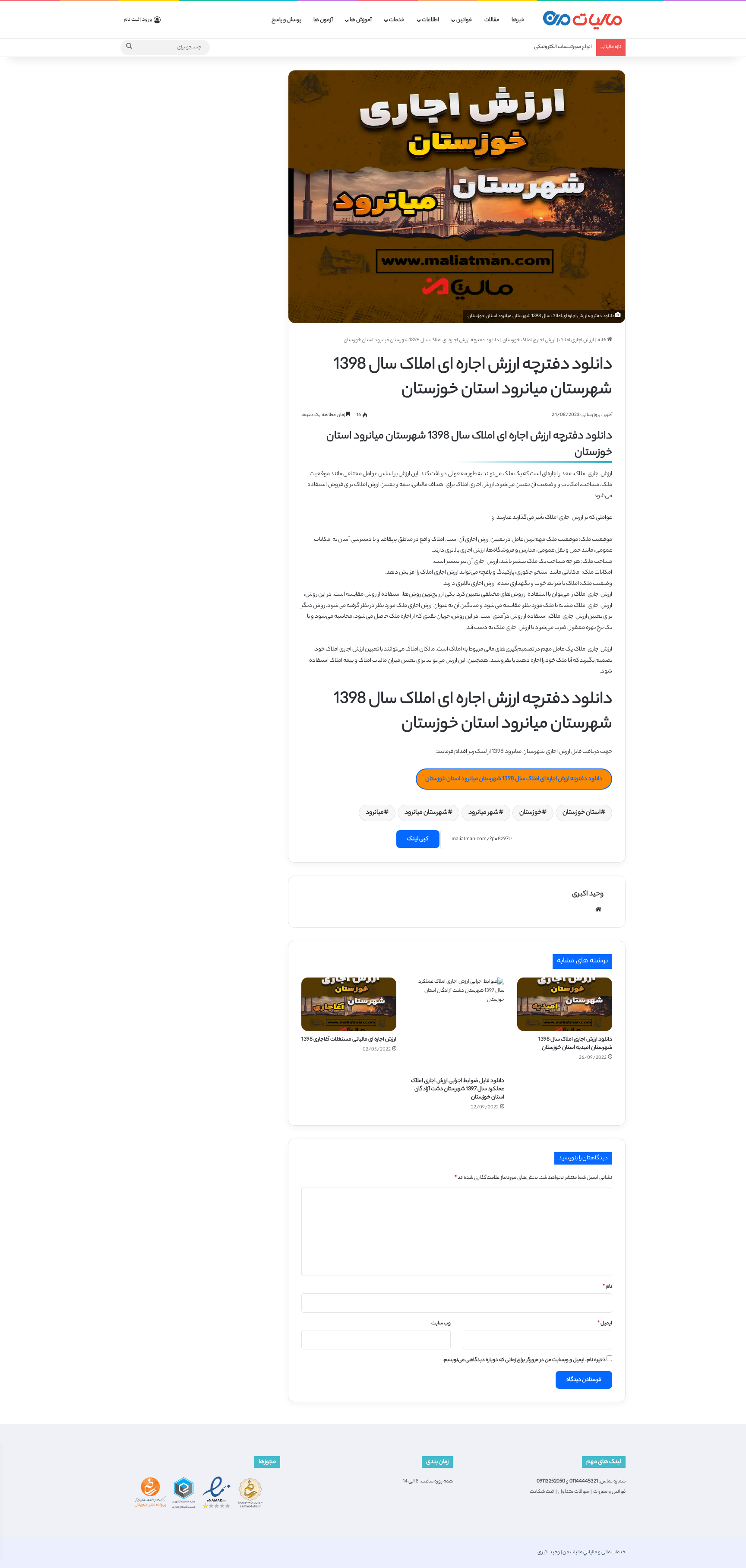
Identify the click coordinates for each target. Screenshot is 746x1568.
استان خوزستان (582, 813)
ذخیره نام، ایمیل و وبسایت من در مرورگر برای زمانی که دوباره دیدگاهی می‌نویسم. (524, 1360)
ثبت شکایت (542, 1492)
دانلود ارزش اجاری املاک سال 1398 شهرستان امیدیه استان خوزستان (575, 1043)
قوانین (464, 20)
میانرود (375, 813)
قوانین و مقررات (609, 1492)
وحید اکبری (588, 894)
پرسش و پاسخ (286, 20)
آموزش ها (361, 20)
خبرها (518, 20)
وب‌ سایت (441, 1323)
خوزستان (530, 813)
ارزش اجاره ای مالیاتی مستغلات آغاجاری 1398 (348, 1039)
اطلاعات (430, 20)
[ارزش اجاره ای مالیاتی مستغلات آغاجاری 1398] (348, 1004)
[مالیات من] (582, 20)
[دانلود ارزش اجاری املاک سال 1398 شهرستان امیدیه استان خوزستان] (564, 1004)
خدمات (397, 20)
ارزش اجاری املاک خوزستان (529, 340)
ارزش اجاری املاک (576, 340)
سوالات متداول (573, 1492)
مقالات (491, 20)
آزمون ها (323, 20)
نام (607, 1286)
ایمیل (604, 1323)
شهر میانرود (483, 813)
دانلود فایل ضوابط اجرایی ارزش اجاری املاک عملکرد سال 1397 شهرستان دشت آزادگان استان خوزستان (457, 1089)
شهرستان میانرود (426, 813)
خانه (602, 340)
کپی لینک (418, 839)
